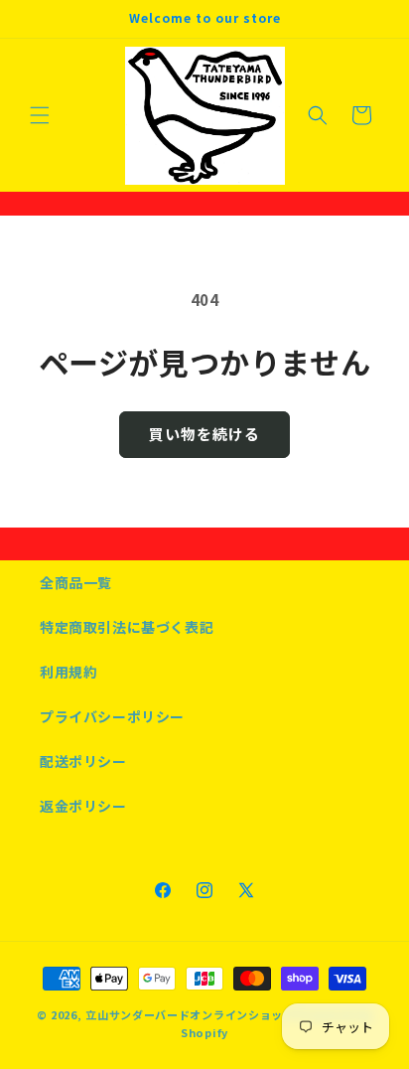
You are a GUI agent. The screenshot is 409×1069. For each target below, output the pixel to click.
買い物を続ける (204, 433)
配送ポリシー (83, 761)
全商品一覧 (76, 582)
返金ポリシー (83, 806)
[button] (40, 115)
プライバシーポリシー (112, 716)
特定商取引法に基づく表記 (126, 627)
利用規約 (68, 672)
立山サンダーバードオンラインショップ (190, 1014)
